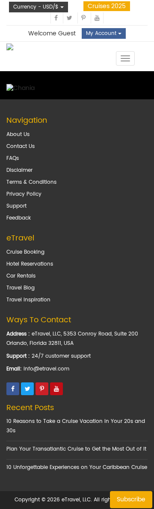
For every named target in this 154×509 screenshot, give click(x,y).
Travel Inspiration (28, 300)
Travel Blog (20, 288)
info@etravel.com (46, 369)
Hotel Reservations (29, 264)
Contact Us (20, 146)
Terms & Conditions (31, 182)
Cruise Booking (25, 252)
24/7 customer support (61, 356)
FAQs (12, 158)
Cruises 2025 (107, 6)
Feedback (18, 218)
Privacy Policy (23, 194)
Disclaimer (19, 170)
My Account (102, 33)
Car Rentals (21, 276)
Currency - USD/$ (36, 7)
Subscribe (131, 499)
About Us (18, 134)
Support (16, 206)
